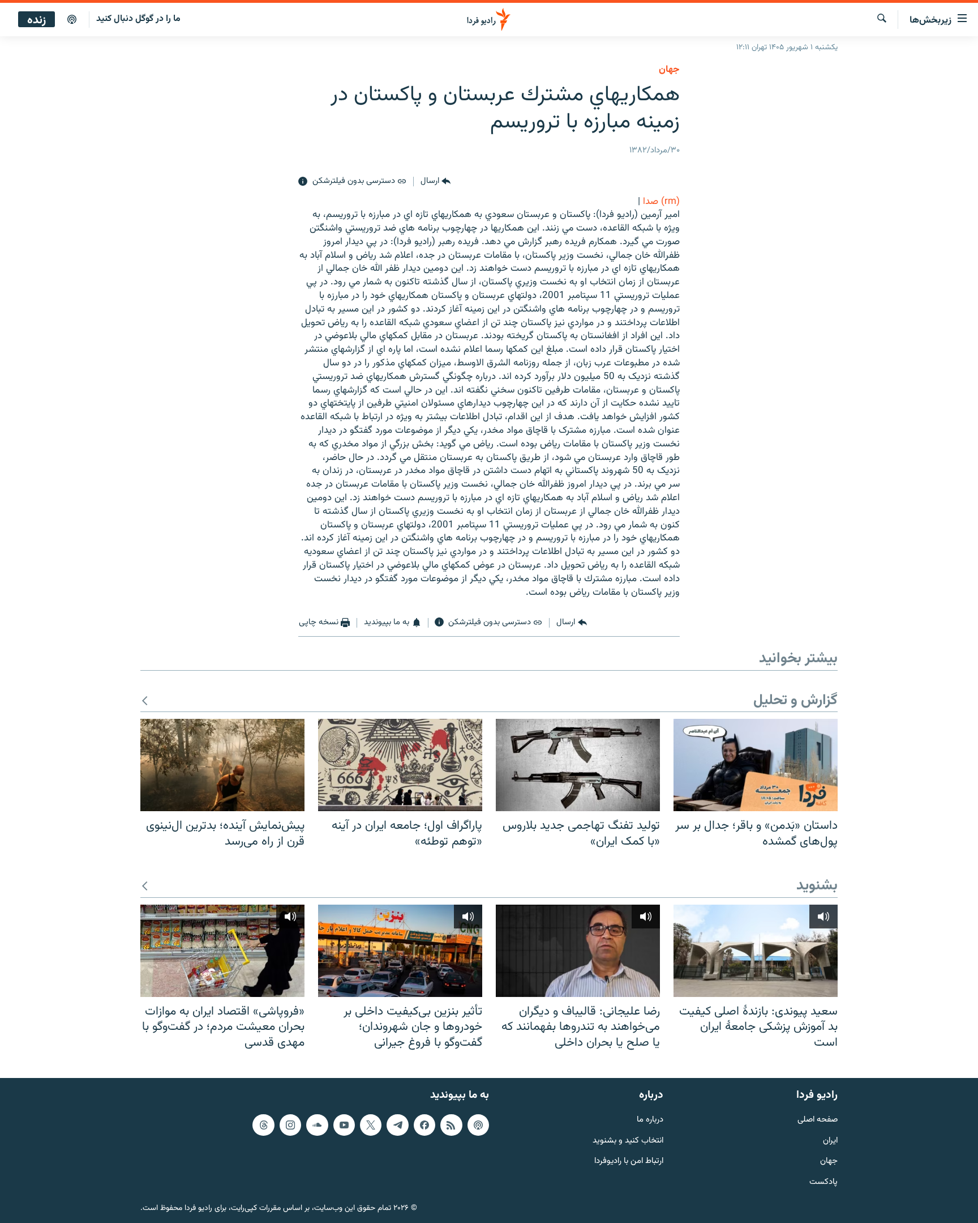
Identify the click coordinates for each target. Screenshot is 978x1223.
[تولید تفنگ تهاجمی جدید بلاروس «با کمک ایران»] (578, 765)
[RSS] (451, 1124)
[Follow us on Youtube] (344, 1124)
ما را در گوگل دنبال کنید (138, 19)
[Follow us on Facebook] (424, 1124)
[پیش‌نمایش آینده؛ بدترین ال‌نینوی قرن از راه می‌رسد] (222, 765)
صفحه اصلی (817, 1120)
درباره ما (650, 1120)
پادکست (823, 1182)
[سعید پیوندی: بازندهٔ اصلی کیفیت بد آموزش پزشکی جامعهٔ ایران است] (756, 951)
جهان (669, 69)
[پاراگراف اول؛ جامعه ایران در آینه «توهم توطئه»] (400, 765)
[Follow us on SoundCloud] (317, 1124)
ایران (830, 1141)
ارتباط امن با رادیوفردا (628, 1161)
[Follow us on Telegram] (397, 1124)
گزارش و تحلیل (795, 701)
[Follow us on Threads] (263, 1124)
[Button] (436, 182)
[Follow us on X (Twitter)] (370, 1124)
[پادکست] (72, 19)
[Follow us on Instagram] (290, 1124)
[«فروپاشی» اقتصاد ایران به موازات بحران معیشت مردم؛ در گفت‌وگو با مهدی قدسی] (222, 951)
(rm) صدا (661, 201)
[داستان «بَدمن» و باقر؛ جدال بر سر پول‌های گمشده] (756, 765)
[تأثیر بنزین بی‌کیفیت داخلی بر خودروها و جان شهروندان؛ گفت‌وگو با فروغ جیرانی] (400, 951)
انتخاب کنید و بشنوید (628, 1141)
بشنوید (817, 886)
